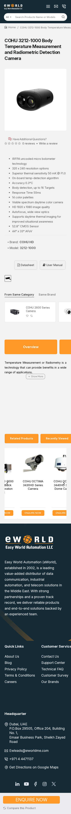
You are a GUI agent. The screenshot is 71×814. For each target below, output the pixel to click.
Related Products (21, 438)
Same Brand (47, 294)
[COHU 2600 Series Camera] (14, 311)
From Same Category (19, 294)
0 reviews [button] (28, 143)
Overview (31, 347)
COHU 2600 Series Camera (38, 309)
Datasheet (27, 265)
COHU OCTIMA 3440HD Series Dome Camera (52, 485)
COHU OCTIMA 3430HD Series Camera (21, 485)
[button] (19, 808)
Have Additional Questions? (30, 139)
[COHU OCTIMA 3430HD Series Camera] (21, 463)
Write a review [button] (48, 143)
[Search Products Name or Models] (63, 17)
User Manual (53, 265)
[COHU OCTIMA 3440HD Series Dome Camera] (52, 463)
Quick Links (14, 646)
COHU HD (27, 242)
